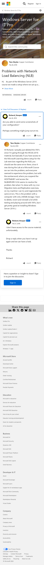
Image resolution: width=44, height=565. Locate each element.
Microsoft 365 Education (10, 410)
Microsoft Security (8, 441)
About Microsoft (7, 518)
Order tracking (7, 375)
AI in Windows (7, 341)
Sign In (38, 3)
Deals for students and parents (12, 422)
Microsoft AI (6, 437)
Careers (5, 514)
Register (31, 3)
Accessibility (6, 538)
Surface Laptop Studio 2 (10, 329)
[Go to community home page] (8, 4)
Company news (7, 522)
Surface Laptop (7, 325)
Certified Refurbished (9, 379)
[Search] (24, 3)
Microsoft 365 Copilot (9, 461)
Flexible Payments (8, 387)
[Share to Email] (34, 310)
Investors (5, 530)
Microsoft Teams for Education (12, 406)
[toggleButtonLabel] (40, 10)
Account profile (7, 360)
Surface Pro (6, 321)
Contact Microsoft (16, 554)
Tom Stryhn (13, 62)
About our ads (26, 559)
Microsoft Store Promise (10, 383)
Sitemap (5, 554)
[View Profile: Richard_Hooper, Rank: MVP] (5, 116)
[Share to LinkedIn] (10, 310)
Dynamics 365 (7, 445)
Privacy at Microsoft (9, 526)
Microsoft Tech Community (11, 491)
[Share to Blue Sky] (26, 310)
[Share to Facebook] (14, 310)
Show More (8, 88)
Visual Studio (7, 503)
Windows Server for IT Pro (12, 10)
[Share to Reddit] (22, 310)
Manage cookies (8, 556)
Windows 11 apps (8, 349)
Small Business (7, 465)
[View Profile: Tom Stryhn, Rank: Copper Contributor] (5, 63)
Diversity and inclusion (9, 534)
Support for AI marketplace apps (12, 488)
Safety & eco (7, 559)
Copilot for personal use (10, 337)
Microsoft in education (9, 398)
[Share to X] (18, 310)
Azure (4, 476)
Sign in (13, 282)
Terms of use (19, 556)
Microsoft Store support (10, 368)
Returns (5, 372)
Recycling (16, 559)
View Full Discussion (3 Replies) (14, 109)
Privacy (26, 554)
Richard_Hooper (15, 115)
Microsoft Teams (8, 457)
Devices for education (9, 402)
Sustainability (7, 542)
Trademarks (29, 556)
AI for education (7, 426)
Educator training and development (13, 418)
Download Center (8, 364)
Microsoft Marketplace (9, 495)
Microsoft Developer (9, 480)
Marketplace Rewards (9, 499)
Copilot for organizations (10, 333)
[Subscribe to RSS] (30, 310)
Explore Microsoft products (11, 345)
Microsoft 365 (7, 449)
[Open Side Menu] (3, 4)
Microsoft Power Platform (10, 453)
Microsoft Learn (7, 484)
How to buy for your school (11, 414)
